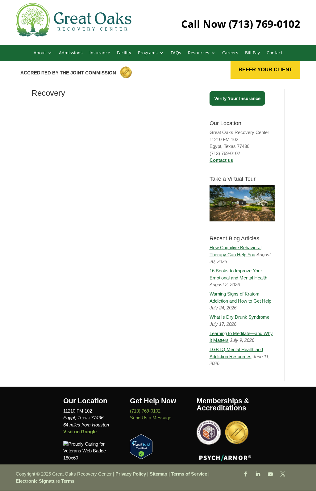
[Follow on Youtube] (270, 474)
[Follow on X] (283, 474)
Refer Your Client (265, 70)
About (40, 53)
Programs (148, 53)
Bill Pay (252, 53)
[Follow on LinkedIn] (258, 474)
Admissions (71, 53)
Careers (230, 53)
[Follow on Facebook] (246, 474)
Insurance (99, 53)
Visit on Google (80, 431)
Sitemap (158, 473)
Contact (274, 53)
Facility (124, 53)
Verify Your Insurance (237, 98)
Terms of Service (189, 473)
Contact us (221, 160)
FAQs (176, 53)
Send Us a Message (150, 417)
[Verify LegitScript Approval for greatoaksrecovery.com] (141, 457)
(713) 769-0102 (264, 24)
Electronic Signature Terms (45, 481)
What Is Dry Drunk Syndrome (239, 317)
